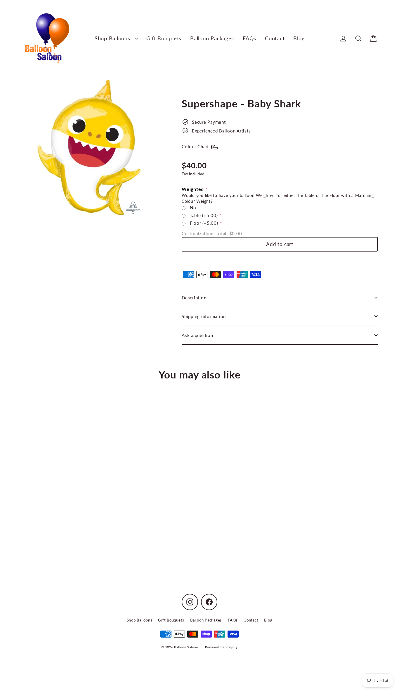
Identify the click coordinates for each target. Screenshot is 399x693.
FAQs (249, 38)
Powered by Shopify (221, 647)
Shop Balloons (113, 38)
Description (194, 297)
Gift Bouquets (163, 38)
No (193, 207)
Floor (204, 223)
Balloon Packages (212, 38)
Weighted (193, 189)
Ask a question (197, 335)
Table (204, 215)
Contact (274, 38)
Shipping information (204, 316)
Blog (298, 38)
